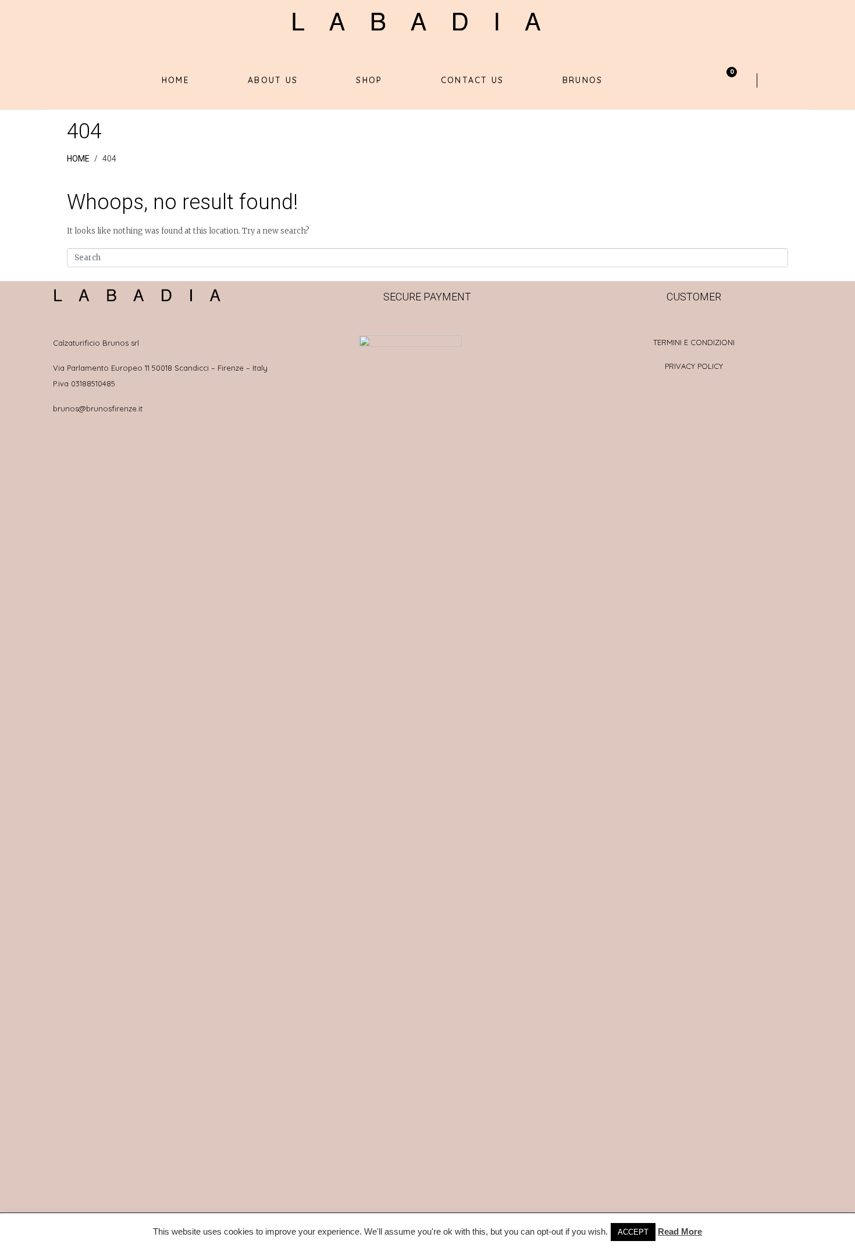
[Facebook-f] (784, 80)
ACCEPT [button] (633, 1232)
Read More (680, 1231)
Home (176, 80)
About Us (273, 80)
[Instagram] (805, 80)
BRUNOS (582, 80)
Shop (369, 80)
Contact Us (472, 80)
